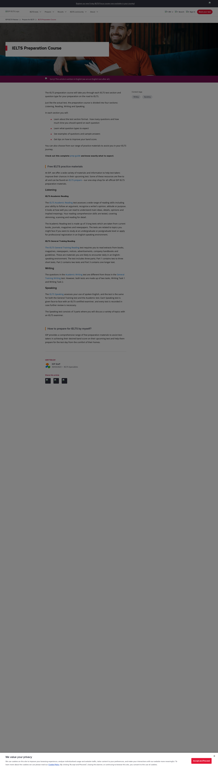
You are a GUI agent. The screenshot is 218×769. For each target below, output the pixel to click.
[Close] (214, 756)
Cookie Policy (53, 765)
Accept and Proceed (201, 761)
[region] (109, 761)
